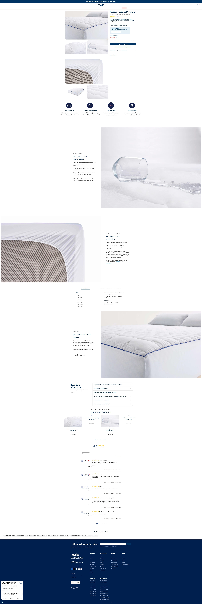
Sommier (91, 558)
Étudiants (102, 558)
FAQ (122, 556)
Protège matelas (32, 535)
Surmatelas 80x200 (103, 580)
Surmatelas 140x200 (104, 589)
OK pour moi (19, 598)
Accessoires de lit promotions (18, 535)
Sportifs (101, 562)
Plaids (91, 570)
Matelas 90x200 (92, 584)
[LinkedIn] (77, 588)
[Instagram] (74, 588)
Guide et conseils (114, 558)
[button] (2, 602)
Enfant (26, 535)
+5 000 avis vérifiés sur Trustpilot (77, 562)
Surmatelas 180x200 (104, 593)
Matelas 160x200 (93, 591)
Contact (194, 4)
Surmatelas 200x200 (104, 595)
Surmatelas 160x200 (104, 591)
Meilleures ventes (103, 555)
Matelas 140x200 (93, 589)
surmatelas (108, 263)
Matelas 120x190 (92, 586)
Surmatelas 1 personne (104, 597)
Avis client (113, 568)
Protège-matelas (93, 566)
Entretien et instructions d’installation (110, 288)
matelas (118, 261)
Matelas (91, 555)
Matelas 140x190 (92, 587)
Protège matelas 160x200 (64, 535)
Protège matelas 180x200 (75, 535)
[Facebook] (71, 588)
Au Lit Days (102, 566)
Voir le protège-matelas (116, 31)
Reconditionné (103, 568)
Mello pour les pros (114, 566)
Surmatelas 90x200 (103, 584)
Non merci (5, 598)
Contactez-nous (75, 582)
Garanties (123, 562)
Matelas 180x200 (93, 593)
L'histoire (112, 555)
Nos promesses (114, 560)
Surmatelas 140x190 (104, 587)
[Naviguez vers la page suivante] (106, 523)
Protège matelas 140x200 (53, 535)
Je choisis (12, 598)
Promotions (102, 570)
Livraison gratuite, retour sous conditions (118, 50)
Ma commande (125, 555)
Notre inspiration (114, 562)
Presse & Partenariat (125, 564)
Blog (112, 556)
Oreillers (91, 574)
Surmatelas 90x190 (103, 582)
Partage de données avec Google (8, 594)
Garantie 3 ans (113, 55)
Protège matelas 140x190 (42, 535)
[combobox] (85, 453)
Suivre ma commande (187, 4)
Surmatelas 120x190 (103, 586)
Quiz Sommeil (180, 4)
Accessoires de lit (7, 535)
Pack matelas (92, 562)
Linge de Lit (92, 564)
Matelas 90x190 (92, 582)
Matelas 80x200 (92, 580)
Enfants (101, 556)
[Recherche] (197, 4)
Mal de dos (102, 564)
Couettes (91, 572)
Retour (123, 560)
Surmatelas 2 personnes (104, 599)
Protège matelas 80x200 (86, 535)
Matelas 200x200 (93, 595)
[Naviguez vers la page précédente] (95, 523)
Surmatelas (92, 556)
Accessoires (92, 568)
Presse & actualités (114, 564)
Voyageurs (102, 560)
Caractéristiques (85, 288)
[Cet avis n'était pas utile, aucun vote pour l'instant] (119, 470)
